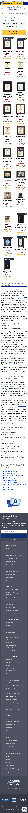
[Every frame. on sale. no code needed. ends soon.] (14, 3)
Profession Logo (11, 601)
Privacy (3, 807)
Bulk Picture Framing (12, 709)
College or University (12, 589)
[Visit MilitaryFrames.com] (14, 1)
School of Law (7, 486)
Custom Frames (11, 561)
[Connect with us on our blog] (22, 788)
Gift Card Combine (12, 750)
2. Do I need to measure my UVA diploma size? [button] (13, 438)
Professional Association (13, 598)
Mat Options (10, 626)
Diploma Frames (11, 549)
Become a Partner (11, 699)
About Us (9, 659)
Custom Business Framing (14, 706)
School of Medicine (8, 488)
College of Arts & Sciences (11, 470)
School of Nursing (8, 489)
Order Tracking (10, 724)
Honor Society (10, 607)
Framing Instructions (12, 734)
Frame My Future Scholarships (11, 689)
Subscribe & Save (11, 740)
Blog (7, 674)
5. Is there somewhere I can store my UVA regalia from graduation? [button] (12, 452)
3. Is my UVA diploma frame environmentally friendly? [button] (9, 443)
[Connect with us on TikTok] (9, 788)
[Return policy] (14, 800)
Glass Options (10, 629)
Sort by (8, 26)
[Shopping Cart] (26, 8)
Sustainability (10, 650)
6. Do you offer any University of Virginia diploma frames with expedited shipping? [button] (13, 456)
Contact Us (9, 718)
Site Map (24, 807)
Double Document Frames (14, 555)
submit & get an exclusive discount (14, 536)
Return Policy (10, 731)
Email (8, 759)
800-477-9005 (10, 766)
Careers (8, 662)
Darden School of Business (11, 473)
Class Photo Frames (12, 568)
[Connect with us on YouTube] (16, 788)
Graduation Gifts (11, 614)
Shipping (9, 727)
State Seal (9, 604)
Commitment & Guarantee (11, 646)
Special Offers (10, 743)
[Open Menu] (2, 8)
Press (8, 665)
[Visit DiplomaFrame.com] (6, 1)
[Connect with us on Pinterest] (19, 788)
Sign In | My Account (12, 721)
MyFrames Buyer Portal (13, 753)
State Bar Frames (11, 558)
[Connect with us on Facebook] (5, 788)
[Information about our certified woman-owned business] (22, 800)
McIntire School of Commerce (12, 479)
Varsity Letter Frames (12, 565)
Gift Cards (9, 577)
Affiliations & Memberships (10, 669)
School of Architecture (10, 481)
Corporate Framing (12, 703)
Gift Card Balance (11, 747)
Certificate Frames (12, 552)
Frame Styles (10, 642)
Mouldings (9, 622)
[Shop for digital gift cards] (14, 502)
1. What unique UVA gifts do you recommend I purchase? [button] (10, 433)
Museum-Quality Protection (11, 633)
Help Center (10, 772)
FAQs (7, 737)
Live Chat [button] (9, 763)
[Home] (14, 8)
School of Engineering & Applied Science (15, 484)
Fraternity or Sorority (12, 610)
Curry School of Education (10, 472)
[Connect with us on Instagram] (12, 788)
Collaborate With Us (12, 693)
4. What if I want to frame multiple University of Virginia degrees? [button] (11, 447)
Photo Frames (10, 574)
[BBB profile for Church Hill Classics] (5, 800)
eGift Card (14, 508)
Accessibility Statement (13, 677)
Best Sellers (9, 581)
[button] (24, 8)
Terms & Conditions (13, 807)
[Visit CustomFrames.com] (22, 1)
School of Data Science (10, 482)
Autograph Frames (12, 571)
